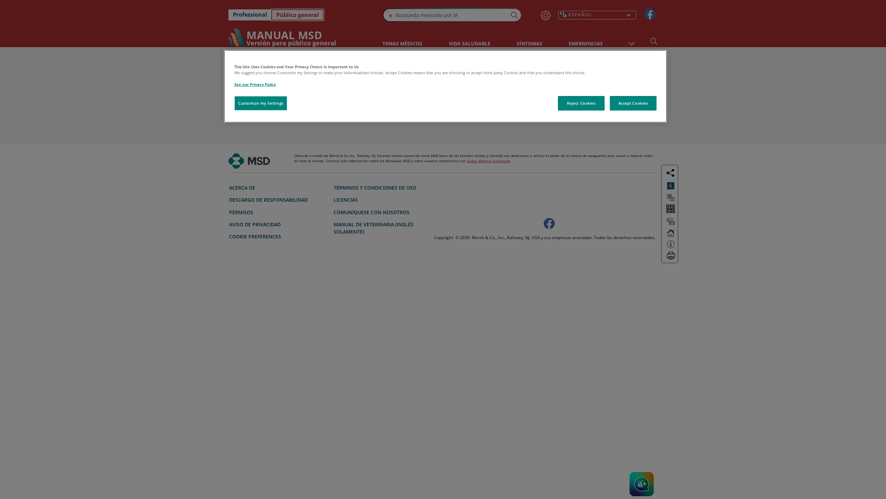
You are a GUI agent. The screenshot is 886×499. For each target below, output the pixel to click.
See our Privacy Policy (255, 84)
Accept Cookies (633, 103)
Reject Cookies (581, 103)
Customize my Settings (260, 103)
